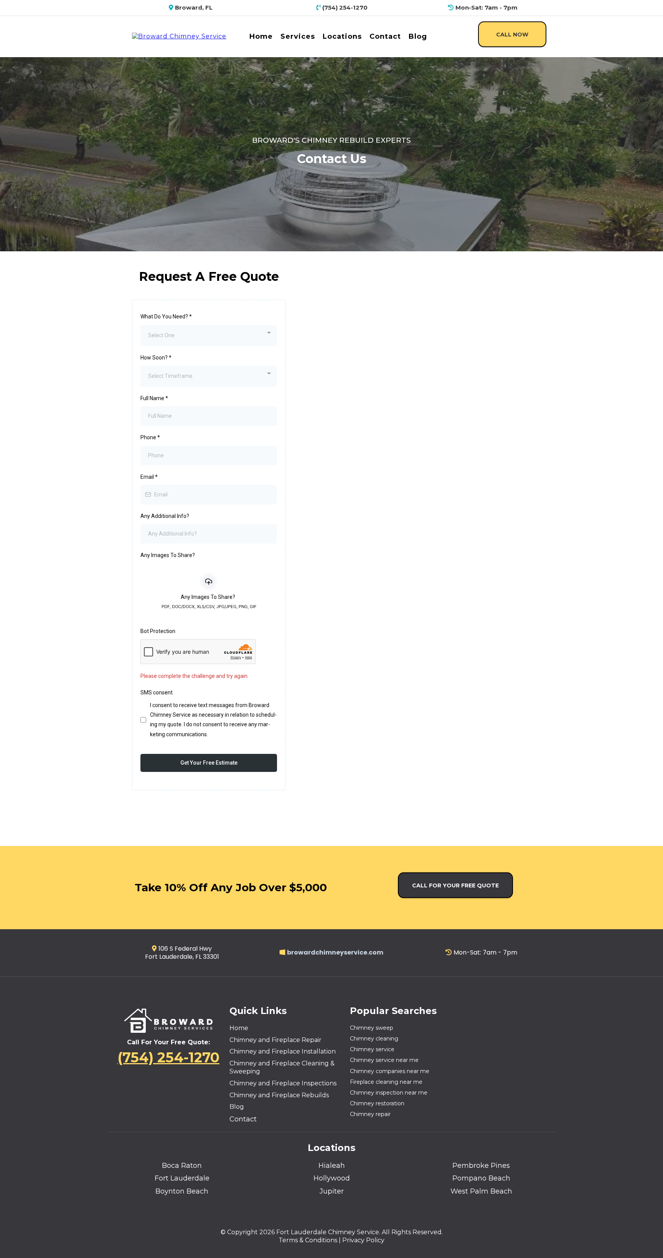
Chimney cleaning (374, 1038)
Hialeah (331, 1165)
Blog (418, 36)
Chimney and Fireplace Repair (275, 1040)
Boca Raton (182, 1165)
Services (297, 36)
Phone (150, 437)
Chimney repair (370, 1114)
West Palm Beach (481, 1191)
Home (261, 36)
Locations (342, 36)
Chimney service (372, 1049)
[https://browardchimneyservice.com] (179, 36)
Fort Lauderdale (182, 1178)
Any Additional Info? (164, 516)
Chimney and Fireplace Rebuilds (279, 1095)
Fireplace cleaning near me (386, 1081)
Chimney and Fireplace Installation (282, 1051)
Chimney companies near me (389, 1071)
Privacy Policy (363, 1240)
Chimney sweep (371, 1027)
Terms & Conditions (308, 1240)
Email (149, 477)
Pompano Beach (481, 1178)
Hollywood (331, 1178)
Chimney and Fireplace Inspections (282, 1083)
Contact (385, 36)
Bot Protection (157, 631)
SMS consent (156, 692)
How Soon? (156, 357)
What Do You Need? (166, 316)
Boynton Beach (181, 1191)
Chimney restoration (377, 1103)
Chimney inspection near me (388, 1092)
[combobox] (208, 335)
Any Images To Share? (167, 555)
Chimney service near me (384, 1060)
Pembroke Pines (481, 1165)
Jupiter (332, 1191)
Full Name (154, 398)
